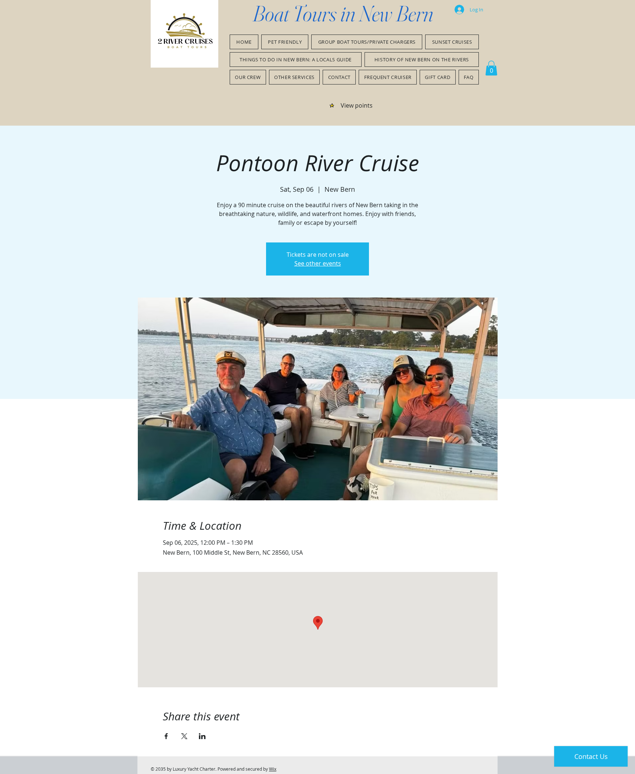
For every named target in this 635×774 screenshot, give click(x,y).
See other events (317, 263)
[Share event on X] (184, 736)
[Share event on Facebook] (166, 736)
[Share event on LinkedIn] (202, 736)
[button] (491, 68)
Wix (272, 769)
